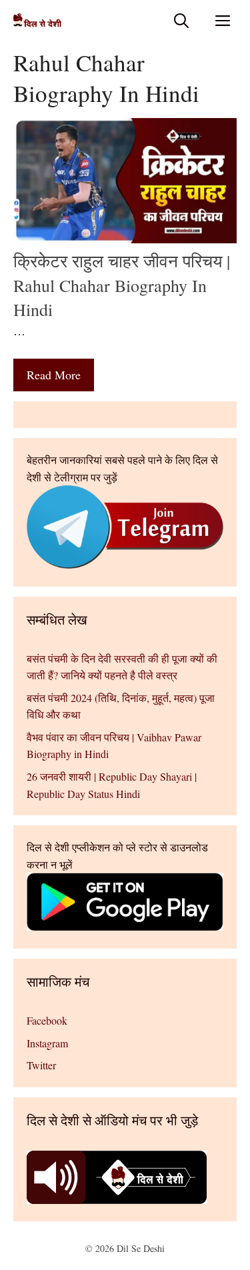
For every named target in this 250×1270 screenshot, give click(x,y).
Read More (54, 375)
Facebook (47, 1020)
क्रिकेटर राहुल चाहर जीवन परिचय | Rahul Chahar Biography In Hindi (121, 285)
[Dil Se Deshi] (37, 20)
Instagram (47, 1043)
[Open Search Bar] (181, 20)
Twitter (41, 1065)
